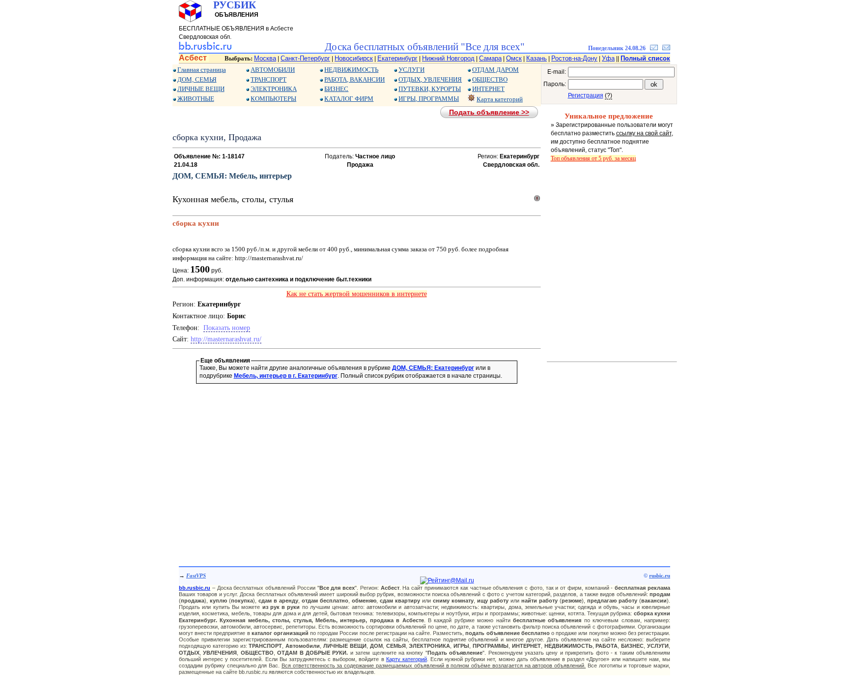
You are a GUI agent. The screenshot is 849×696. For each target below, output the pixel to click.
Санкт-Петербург (305, 58)
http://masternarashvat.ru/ (226, 339)
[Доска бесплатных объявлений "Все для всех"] (205, 48)
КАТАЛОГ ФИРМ (348, 98)
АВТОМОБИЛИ (273, 69)
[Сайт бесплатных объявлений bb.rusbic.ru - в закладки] (654, 48)
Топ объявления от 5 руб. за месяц (593, 158)
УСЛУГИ (411, 69)
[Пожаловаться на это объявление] (537, 200)
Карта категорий (500, 99)
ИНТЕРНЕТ (488, 88)
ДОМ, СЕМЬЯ (197, 79)
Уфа (608, 58)
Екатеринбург (397, 58)
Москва (265, 58)
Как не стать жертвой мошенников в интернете (356, 294)
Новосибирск (354, 58)
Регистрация (585, 95)
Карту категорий (406, 659)
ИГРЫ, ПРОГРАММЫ (428, 98)
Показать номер (226, 328)
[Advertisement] (356, 461)
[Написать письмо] (666, 48)
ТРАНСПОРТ (268, 79)
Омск (514, 58)
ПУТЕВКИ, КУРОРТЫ (429, 88)
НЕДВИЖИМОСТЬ (351, 69)
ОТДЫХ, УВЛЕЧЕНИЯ (430, 79)
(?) (608, 95)
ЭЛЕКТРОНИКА (274, 88)
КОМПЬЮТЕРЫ (273, 98)
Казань (536, 58)
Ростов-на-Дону (574, 58)
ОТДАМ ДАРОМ (495, 69)
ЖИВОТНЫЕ (195, 98)
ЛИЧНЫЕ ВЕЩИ (201, 88)
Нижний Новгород (448, 58)
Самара (490, 58)
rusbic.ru (659, 575)
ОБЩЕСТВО (490, 79)
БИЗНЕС (336, 88)
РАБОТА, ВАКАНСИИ (354, 79)
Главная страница (201, 69)
